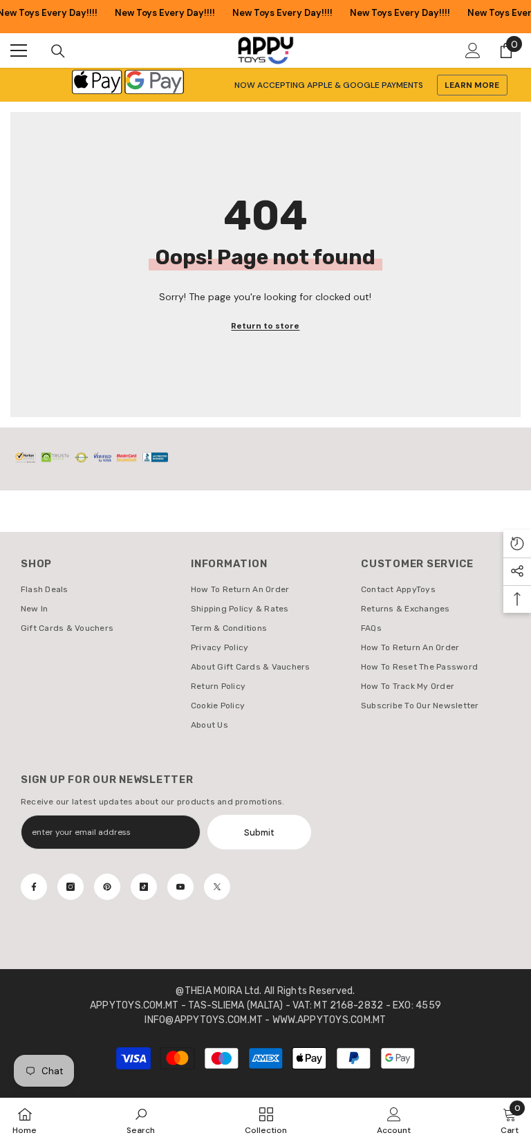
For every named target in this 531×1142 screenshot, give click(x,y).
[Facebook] (34, 887)
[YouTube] (180, 887)
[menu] (18, 50)
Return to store (265, 325)
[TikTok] (144, 887)
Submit (259, 832)
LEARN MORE (472, 85)
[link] (140, 1119)
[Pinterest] (107, 887)
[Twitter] (217, 887)
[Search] (58, 51)
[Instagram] (70, 887)
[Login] (473, 50)
